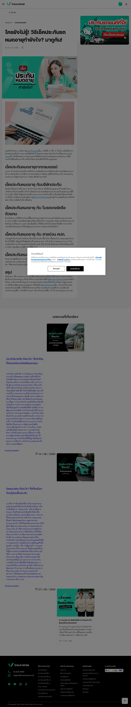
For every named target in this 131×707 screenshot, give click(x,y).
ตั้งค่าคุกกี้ (56, 269)
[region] (66, 261)
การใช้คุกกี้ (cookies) (63, 259)
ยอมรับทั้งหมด (75, 269)
